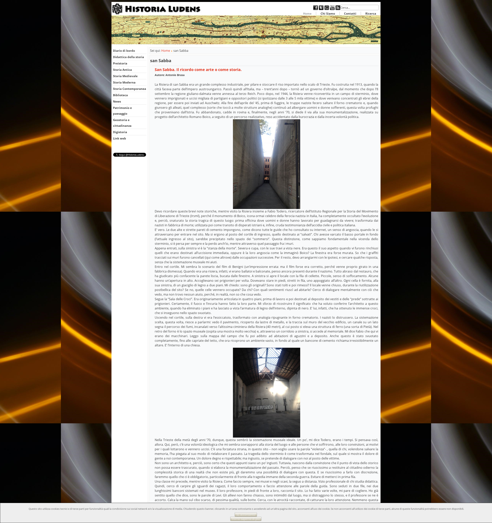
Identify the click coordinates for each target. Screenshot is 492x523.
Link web (119, 138)
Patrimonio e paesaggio (122, 110)
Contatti (350, 13)
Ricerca (370, 13)
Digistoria (120, 132)
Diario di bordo (124, 51)
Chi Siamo (328, 13)
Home (307, 13)
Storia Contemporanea (129, 89)
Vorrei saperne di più (246, 519)
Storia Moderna (124, 82)
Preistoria (120, 63)
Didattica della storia (128, 57)
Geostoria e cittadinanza (122, 123)
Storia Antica (122, 70)
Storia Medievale (125, 76)
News (117, 101)
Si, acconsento (245, 514)
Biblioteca (120, 95)
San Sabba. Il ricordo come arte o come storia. (198, 69)
